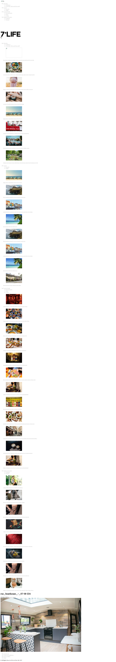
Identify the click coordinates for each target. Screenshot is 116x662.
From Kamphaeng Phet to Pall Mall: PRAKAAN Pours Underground (15, 365)
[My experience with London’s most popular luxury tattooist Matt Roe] (14, 514)
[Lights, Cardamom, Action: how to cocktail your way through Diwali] (14, 391)
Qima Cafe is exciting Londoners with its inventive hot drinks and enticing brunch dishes (20, 438)
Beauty (7, 19)
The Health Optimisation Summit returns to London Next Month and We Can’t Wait (18, 60)
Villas (7, 10)
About (4, 657)
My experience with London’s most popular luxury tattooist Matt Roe (16, 517)
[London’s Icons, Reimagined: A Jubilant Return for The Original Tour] (14, 130)
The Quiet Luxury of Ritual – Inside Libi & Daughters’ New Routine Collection (17, 546)
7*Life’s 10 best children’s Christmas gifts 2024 (12, 531)
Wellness (8, 5)
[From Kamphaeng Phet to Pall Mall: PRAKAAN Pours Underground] (14, 362)
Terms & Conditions (8, 655)
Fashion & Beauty (7, 17)
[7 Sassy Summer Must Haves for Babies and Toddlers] (14, 485)
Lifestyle (5, 3)
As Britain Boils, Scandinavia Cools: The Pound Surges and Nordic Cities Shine (18, 256)
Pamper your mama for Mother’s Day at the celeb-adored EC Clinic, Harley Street (18, 590)
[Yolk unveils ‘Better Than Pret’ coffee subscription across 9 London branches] (14, 450)
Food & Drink (6, 11)
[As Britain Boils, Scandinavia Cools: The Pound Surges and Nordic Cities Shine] (14, 209)
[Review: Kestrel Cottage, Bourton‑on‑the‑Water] (14, 282)
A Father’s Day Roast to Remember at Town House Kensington (14, 350)
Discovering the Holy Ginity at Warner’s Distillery (12, 409)
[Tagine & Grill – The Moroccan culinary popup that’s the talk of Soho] (14, 318)
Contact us (6, 653)
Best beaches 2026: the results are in (10, 226)
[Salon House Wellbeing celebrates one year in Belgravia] (14, 558)
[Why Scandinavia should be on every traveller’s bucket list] (14, 194)
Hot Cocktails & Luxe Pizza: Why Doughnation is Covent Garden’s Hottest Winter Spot (19, 379)
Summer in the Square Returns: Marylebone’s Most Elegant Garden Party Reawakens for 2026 (20, 162)
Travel (5, 7)
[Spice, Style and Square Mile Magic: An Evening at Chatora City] (14, 333)
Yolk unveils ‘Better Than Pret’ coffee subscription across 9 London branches (17, 453)
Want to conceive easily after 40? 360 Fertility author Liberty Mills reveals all (18, 89)
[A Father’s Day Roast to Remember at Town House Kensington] (14, 347)
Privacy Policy (6, 656)
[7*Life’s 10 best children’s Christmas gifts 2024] (14, 529)
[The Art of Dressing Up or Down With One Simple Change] (14, 499)
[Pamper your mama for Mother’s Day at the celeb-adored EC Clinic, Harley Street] (14, 587)
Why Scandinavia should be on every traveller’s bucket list (14, 197)
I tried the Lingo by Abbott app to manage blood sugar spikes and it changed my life (19, 74)
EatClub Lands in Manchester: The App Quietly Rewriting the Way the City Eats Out (18, 423)
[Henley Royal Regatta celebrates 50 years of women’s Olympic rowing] (14, 145)
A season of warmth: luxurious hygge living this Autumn (13, 104)
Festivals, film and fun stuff (13, 6)
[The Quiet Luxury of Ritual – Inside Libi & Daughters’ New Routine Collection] (14, 543)
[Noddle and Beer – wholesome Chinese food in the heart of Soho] (14, 303)
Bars (7, 14)
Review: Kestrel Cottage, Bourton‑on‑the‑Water (12, 285)
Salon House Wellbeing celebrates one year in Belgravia (13, 561)
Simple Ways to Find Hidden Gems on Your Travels (12, 118)
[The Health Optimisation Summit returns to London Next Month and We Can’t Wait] (14, 57)
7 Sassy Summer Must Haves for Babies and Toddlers (13, 487)
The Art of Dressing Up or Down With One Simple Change (14, 502)
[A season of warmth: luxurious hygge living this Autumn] (14, 101)
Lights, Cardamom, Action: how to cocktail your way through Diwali (15, 394)
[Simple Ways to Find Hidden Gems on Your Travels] (14, 116)
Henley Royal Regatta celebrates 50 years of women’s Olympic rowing (16, 148)
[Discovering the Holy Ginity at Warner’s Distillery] (14, 406)
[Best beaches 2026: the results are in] (14, 224)
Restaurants (9, 13)
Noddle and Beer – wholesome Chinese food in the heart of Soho (15, 306)
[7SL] (11, 26)
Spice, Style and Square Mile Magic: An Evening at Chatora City (15, 335)
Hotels (7, 9)
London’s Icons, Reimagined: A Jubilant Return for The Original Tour (16, 133)
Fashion (8, 18)
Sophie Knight (12, 597)
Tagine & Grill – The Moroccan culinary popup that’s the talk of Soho (16, 321)
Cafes (7, 15)
